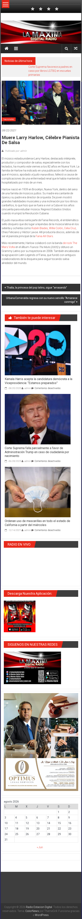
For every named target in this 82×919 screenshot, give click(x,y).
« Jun (40, 847)
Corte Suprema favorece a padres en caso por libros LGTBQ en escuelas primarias (50, 70)
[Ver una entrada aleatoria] (75, 48)
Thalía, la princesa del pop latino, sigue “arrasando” (36, 287)
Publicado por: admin (15, 151)
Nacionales (8, 119)
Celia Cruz (70, 228)
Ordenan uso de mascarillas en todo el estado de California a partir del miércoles (37, 523)
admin (27, 388)
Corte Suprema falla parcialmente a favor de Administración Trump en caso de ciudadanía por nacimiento (37, 452)
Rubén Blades (39, 228)
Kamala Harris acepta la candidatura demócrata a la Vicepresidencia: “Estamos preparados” (38, 381)
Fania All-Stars (44, 236)
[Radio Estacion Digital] (6, 48)
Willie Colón (56, 228)
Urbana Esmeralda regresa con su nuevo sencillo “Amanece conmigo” (41, 300)
